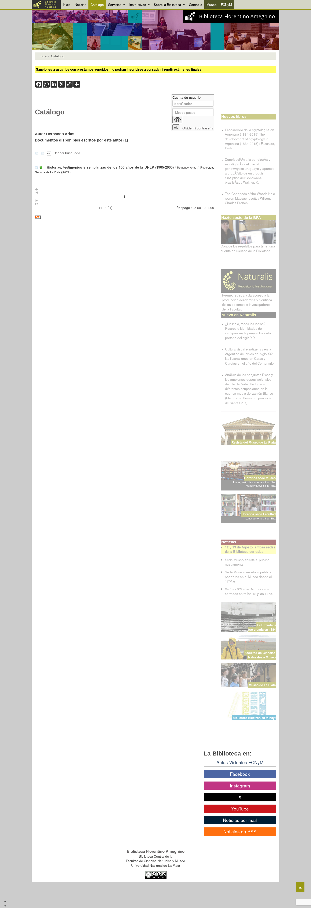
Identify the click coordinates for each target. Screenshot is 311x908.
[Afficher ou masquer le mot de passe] (177, 119)
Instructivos (138, 4)
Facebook (240, 774)
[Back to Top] (300, 887)
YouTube (240, 808)
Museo (211, 4)
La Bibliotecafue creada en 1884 (262, 627)
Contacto (195, 4)
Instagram (240, 785)
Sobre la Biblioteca (168, 4)
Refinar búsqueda (67, 152)
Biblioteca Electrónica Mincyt (254, 717)
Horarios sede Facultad (258, 514)
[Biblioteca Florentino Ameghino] (46, 4)
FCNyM (226, 4)
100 (205, 207)
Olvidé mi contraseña (197, 128)
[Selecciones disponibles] (49, 152)
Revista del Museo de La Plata (253, 442)
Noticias (80, 4)
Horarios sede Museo (260, 477)
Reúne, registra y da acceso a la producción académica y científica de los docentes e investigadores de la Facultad (247, 302)
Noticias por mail (240, 820)
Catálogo (97, 4)
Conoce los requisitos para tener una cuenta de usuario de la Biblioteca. (248, 248)
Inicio (66, 4)
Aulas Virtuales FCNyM (240, 762)
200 (211, 207)
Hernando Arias (186, 167)
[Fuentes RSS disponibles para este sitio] (124, 217)
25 (194, 207)
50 (199, 207)
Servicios (115, 4)
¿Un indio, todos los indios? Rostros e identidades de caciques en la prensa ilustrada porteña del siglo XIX (248, 330)
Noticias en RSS (239, 831)
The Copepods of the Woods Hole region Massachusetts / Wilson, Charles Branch (250, 198)
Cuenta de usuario (186, 97)
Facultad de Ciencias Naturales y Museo (260, 654)
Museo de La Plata (262, 685)
